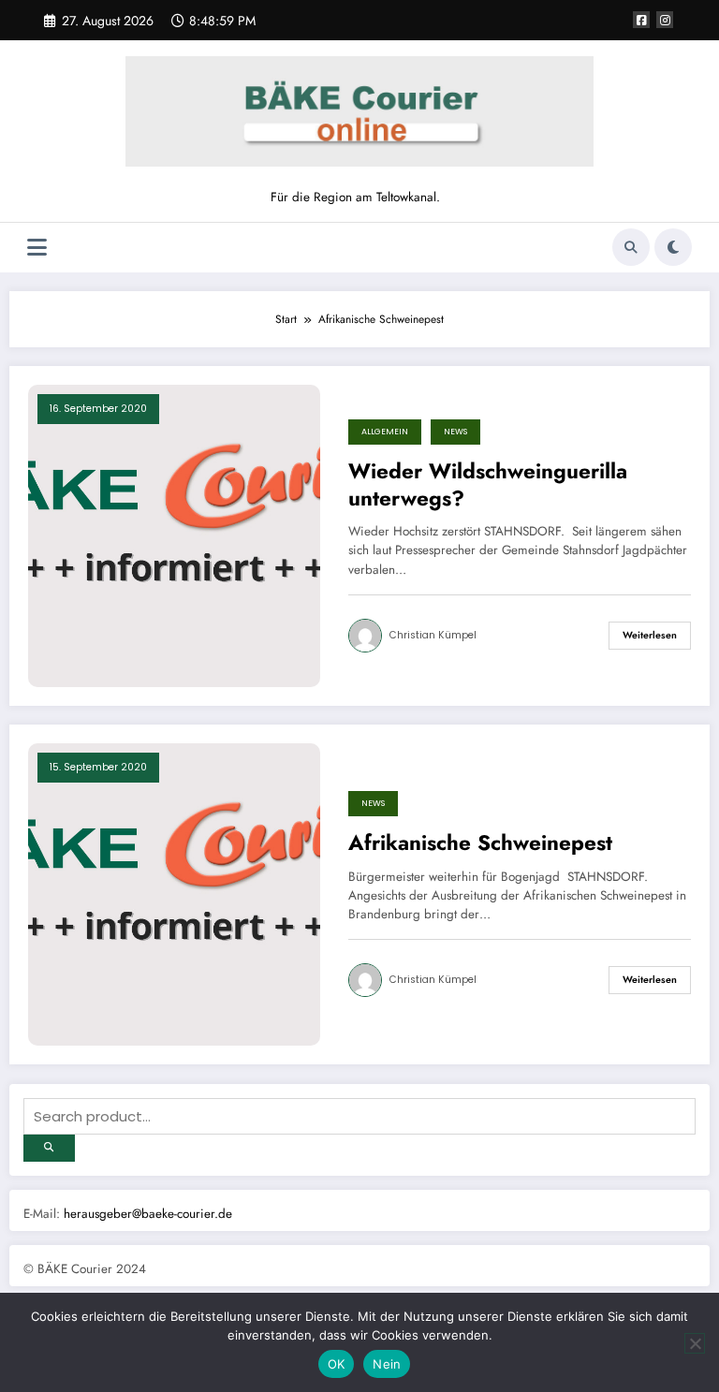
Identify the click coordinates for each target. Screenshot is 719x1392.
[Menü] (37, 247)
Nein (387, 1363)
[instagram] (664, 19)
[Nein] (694, 1343)
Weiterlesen (650, 635)
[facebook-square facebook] (641, 19)
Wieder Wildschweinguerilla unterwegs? (487, 485)
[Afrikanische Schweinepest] (174, 893)
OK (336, 1363)
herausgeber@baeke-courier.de (148, 1214)
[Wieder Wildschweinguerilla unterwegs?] (174, 534)
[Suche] (631, 247)
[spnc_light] (673, 247)
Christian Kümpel (433, 635)
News (455, 431)
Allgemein (384, 431)
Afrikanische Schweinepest (480, 843)
